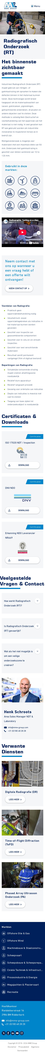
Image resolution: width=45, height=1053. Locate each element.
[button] (38, 233)
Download (23, 465)
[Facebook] (8, 1034)
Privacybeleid (23, 1047)
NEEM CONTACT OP (18, 288)
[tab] (22, 603)
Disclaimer (12, 1047)
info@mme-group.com (18, 727)
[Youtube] (17, 1034)
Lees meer (14, 799)
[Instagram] (22, 1034)
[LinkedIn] (13, 1034)
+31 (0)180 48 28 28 (17, 731)
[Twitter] (4, 1034)
